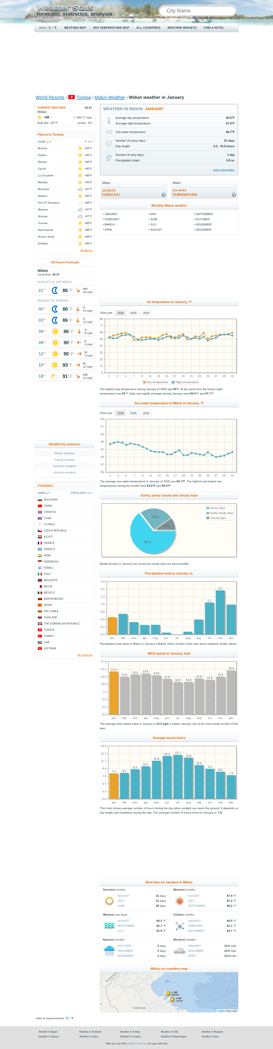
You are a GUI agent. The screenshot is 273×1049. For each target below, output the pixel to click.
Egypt (48, 536)
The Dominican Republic (62, 623)
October (203, 219)
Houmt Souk (46, 236)
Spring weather (64, 459)
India (47, 555)
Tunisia (83, 97)
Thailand (50, 617)
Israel (48, 567)
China (48, 505)
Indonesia (51, 561)
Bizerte (42, 148)
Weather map (75, 27)
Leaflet (221, 1010)
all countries (85, 655)
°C (49, 27)
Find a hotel (214, 27)
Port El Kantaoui (49, 202)
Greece (49, 549)
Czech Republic (55, 530)
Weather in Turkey (130, 1031)
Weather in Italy (210, 1036)
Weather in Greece (49, 1036)
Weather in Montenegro (173, 1036)
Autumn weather (65, 472)
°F (55, 27)
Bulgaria (51, 499)
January (111, 214)
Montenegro (53, 598)
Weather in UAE (169, 1031)
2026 (120, 313)
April (109, 229)
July (153, 224)
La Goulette (46, 175)
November (204, 224)
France (49, 543)
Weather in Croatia (130, 1036)
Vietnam (50, 648)
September (204, 214)
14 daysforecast (111, 192)
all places (86, 250)
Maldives (51, 580)
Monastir (44, 189)
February (112, 219)
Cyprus (49, 524)
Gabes (42, 155)
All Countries (148, 27)
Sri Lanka (51, 611)
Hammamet (45, 229)
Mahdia (43, 182)
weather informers (137, 1043)
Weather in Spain (88, 1036)
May (153, 214)
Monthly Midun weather (169, 205)
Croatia (50, 511)
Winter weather (64, 453)
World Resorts (50, 97)
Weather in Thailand (90, 1031)
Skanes (43, 209)
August (156, 229)
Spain (48, 605)
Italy (47, 574)
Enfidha (43, 243)
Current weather (51, 107)
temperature (184, 192)
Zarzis (42, 168)
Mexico (49, 592)
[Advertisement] (136, 63)
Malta (48, 586)
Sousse (43, 216)
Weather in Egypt (48, 1031)
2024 (146, 313)
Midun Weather (110, 97)
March (110, 224)
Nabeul (42, 195)
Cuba (47, 518)
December (203, 229)
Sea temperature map (111, 27)
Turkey (49, 636)
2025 (133, 313)
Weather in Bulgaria (212, 1031)
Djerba (42, 161)
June (153, 219)
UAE (47, 642)
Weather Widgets (181, 27)
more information (224, 169)
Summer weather (64, 466)
